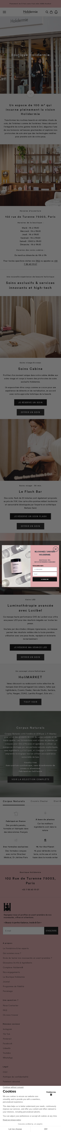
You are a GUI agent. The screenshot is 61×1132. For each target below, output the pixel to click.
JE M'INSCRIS (45, 579)
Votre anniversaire (38, 565)
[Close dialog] (55, 549)
